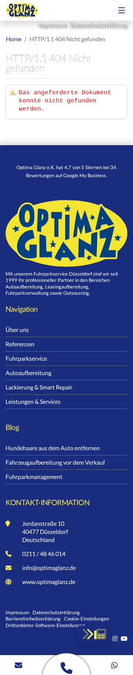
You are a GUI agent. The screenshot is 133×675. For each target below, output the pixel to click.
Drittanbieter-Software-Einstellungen (45, 625)
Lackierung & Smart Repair (39, 387)
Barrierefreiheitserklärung (33, 619)
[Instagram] (115, 638)
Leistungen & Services (33, 401)
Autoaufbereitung (28, 372)
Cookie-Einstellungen (86, 619)
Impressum (53, 25)
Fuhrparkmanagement (34, 476)
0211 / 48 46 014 (43, 553)
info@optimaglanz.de (49, 567)
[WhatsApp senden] (114, 665)
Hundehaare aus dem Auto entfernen (53, 447)
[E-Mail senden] (18, 665)
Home (13, 38)
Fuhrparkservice (26, 358)
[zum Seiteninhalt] (94, 634)
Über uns (17, 329)
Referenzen (20, 343)
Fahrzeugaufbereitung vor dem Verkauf (55, 462)
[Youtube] (124, 638)
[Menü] (121, 10)
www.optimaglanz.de (48, 581)
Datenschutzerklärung (99, 25)
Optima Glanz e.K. (28, 10)
